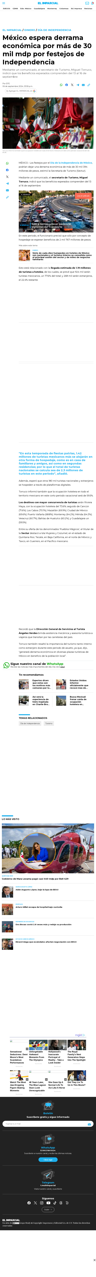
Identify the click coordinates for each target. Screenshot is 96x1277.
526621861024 (48, 1150)
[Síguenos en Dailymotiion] (67, 1202)
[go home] (48, 1220)
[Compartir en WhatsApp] (61, 84)
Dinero (30, 30)
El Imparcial (12, 30)
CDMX (15, 9)
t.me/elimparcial (48, 1185)
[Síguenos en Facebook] (29, 1202)
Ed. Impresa (76, 9)
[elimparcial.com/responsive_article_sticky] (94, 1260)
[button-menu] (3, 3)
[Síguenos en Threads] (61, 1202)
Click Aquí (48, 1160)
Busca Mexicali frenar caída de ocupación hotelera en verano (78, 702)
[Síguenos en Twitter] (35, 1202)
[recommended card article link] (24, 255)
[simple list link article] (48, 849)
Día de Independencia (54, 30)
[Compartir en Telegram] (78, 84)
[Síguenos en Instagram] (41, 1202)
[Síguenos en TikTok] (55, 1202)
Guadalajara (39, 9)
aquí (62, 667)
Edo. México (25, 9)
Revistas (88, 9)
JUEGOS (6, 9)
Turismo (48, 723)
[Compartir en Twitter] (72, 84)
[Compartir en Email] (83, 84)
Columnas (63, 9)
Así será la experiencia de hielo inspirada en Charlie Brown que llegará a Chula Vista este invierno (41, 704)
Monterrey (52, 9)
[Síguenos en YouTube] (48, 1202)
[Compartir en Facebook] (66, 84)
